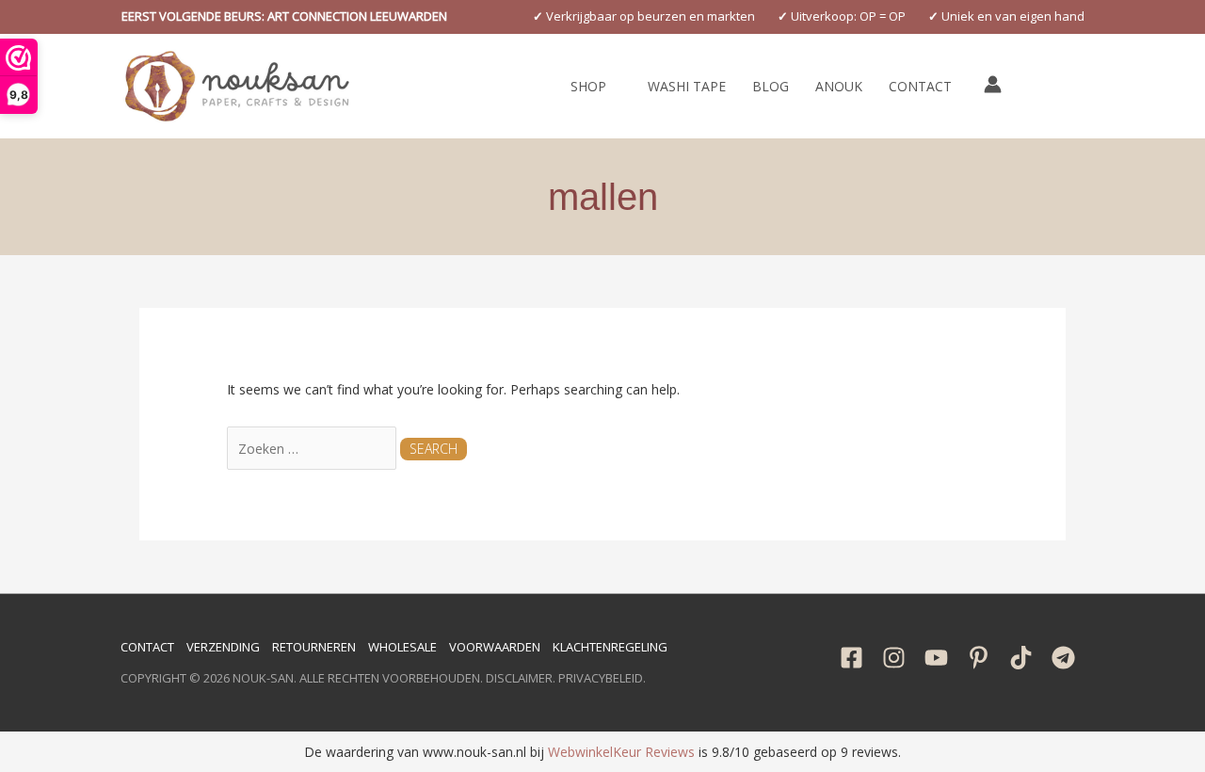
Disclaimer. (520, 677)
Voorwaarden (494, 646)
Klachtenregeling (610, 646)
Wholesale (402, 646)
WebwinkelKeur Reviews (621, 752)
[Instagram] (894, 657)
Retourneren (314, 646)
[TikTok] (1021, 657)
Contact (147, 646)
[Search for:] (313, 449)
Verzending (223, 646)
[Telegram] (1063, 657)
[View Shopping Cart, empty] (1035, 86)
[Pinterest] (978, 657)
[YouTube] (936, 657)
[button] (284, 16)
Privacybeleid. (602, 677)
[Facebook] (851, 657)
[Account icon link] (993, 84)
